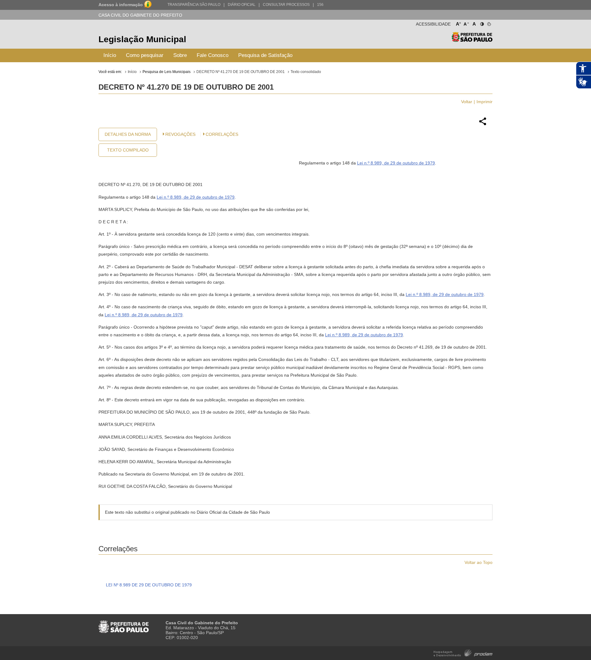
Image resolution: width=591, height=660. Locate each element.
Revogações (180, 134)
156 (320, 4)
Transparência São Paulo (193, 4)
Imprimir (484, 101)
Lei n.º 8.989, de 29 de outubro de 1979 (396, 162)
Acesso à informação (120, 4)
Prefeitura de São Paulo (472, 40)
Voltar (466, 101)
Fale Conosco (212, 55)
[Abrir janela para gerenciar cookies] (488, 23)
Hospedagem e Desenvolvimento (463, 652)
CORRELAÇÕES (222, 134)
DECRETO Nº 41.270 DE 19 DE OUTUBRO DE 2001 (240, 72)
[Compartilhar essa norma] (483, 124)
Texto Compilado (128, 150)
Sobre (180, 55)
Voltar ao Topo (478, 562)
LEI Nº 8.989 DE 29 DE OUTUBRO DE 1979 (149, 584)
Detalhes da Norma (128, 134)
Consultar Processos (286, 4)
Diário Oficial (241, 4)
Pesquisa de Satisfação (265, 55)
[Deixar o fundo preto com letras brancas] (481, 23)
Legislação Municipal (142, 39)
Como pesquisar (144, 55)
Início (109, 55)
